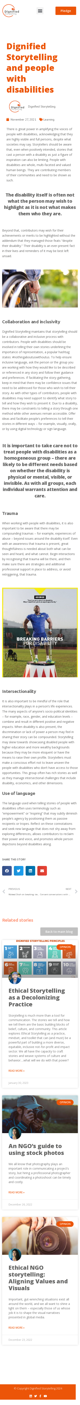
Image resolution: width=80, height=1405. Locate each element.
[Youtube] (45, 1396)
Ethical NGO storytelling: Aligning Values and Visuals (38, 1278)
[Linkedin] (30, 1396)
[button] (40, 10)
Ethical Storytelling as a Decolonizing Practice (37, 997)
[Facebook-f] (40, 1396)
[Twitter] (35, 1396)
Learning (49, 119)
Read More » (17, 1071)
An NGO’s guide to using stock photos (36, 1149)
